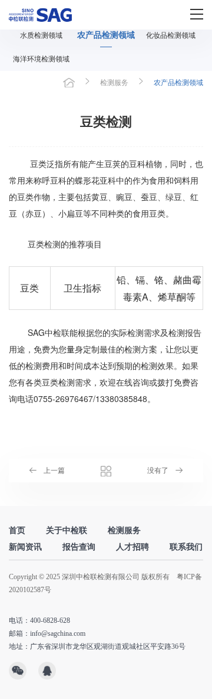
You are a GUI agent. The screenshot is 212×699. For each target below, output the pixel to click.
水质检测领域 (41, 35)
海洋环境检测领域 (41, 59)
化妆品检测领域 (171, 35)
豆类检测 (58, 382)
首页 (69, 82)
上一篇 (54, 470)
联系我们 (186, 547)
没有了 (157, 470)
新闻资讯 (25, 547)
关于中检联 (66, 530)
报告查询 (78, 547)
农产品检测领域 (106, 35)
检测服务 (114, 83)
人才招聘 (132, 547)
